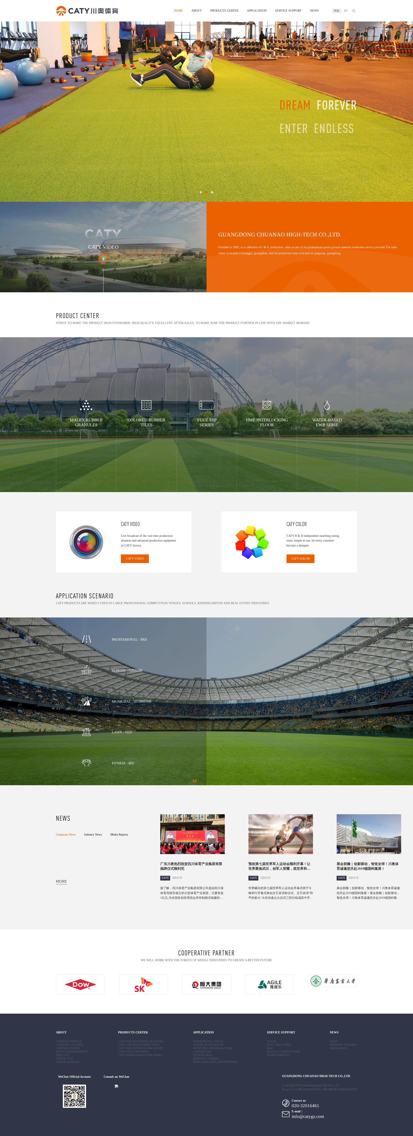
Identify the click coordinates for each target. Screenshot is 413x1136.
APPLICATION (257, 10)
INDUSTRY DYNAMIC (343, 1044)
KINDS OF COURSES (206, 1058)
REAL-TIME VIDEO (279, 1044)
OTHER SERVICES (278, 1055)
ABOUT (196, 10)
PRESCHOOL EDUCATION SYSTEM (215, 1062)
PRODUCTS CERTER (224, 10)
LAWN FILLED (202, 1051)
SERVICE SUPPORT (288, 10)
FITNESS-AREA (202, 1055)
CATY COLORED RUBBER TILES (138, 1044)
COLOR (271, 1041)
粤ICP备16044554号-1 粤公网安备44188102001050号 (328, 1089)
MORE (61, 881)
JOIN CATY (63, 1055)
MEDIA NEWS (338, 1048)
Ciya (295, 1089)
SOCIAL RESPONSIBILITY (72, 1051)
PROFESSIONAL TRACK (208, 1041)
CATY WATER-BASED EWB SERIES (140, 1055)
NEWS (314, 10)
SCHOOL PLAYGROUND (208, 1044)
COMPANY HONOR (68, 1048)
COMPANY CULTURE (69, 1044)
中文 (336, 10)
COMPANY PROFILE (68, 1041)
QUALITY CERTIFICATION (283, 1051)
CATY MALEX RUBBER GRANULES (140, 1041)
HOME (178, 10)
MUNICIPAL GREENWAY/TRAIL (213, 1048)
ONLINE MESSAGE (68, 1062)
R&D (270, 1048)
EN (345, 10)
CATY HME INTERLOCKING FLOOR (140, 1048)
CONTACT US (64, 1058)
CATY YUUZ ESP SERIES (133, 1051)
